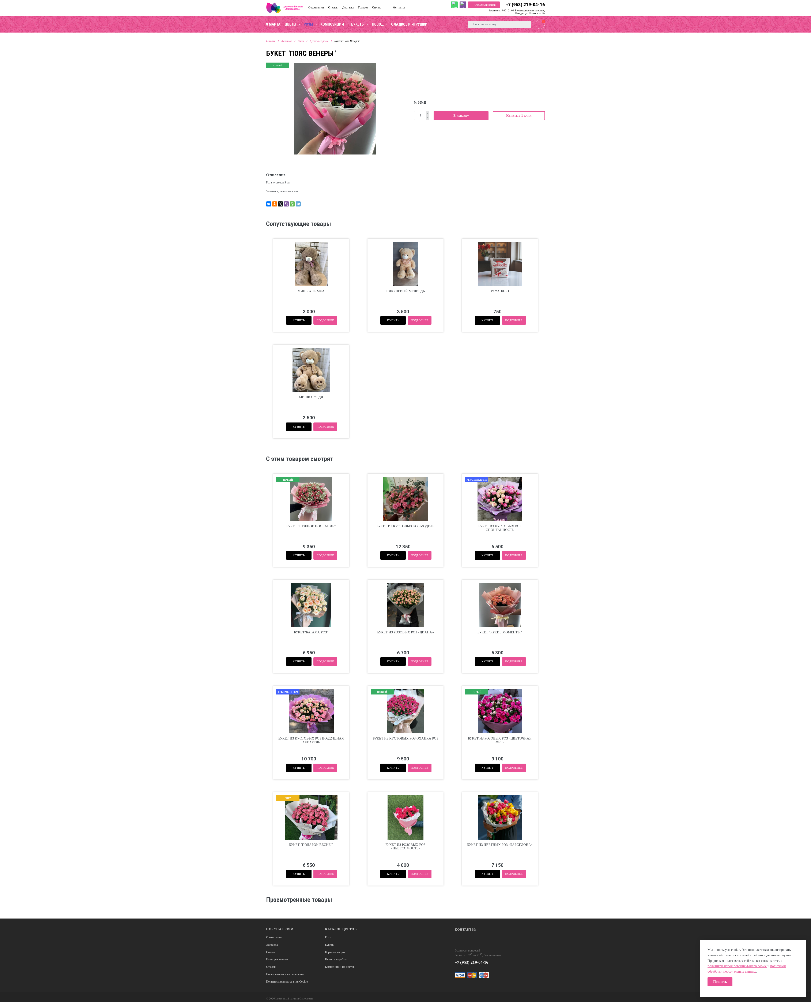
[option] (334, 108)
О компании (274, 937)
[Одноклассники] (274, 203)
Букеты (329, 944)
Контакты (399, 7)
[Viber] (286, 203)
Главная (270, 40)
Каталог (286, 40)
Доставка (272, 944)
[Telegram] (298, 203)
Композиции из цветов (340, 966)
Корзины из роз (335, 952)
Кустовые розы (319, 40)
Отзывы (271, 966)
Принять (720, 981)
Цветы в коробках (336, 959)
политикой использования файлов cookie (737, 966)
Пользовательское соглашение (285, 974)
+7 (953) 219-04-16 (525, 4)
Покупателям (280, 929)
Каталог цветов (341, 929)
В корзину (461, 115)
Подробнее (325, 320)
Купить (299, 320)
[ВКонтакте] (268, 203)
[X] (280, 203)
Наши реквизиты (277, 959)
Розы (301, 40)
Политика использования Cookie (287, 981)
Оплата (270, 952)
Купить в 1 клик (518, 115)
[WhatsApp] (292, 203)
